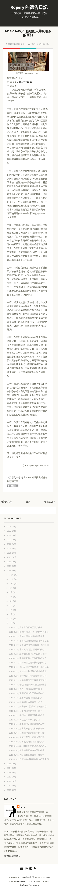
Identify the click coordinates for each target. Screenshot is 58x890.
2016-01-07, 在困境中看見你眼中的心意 (26, 732)
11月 (12, 579)
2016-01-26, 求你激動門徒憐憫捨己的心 (26, 649)
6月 (11, 601)
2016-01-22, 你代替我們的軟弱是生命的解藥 (29, 667)
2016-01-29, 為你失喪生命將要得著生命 (26, 636)
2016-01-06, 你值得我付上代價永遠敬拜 (26, 737)
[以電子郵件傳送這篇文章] (8, 485)
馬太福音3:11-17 (24, 81)
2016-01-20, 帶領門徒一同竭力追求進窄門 (28, 675)
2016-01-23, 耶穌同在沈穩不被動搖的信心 (28, 662)
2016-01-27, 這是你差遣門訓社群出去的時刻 (29, 645)
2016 (9, 570)
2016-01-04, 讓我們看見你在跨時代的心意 (28, 746)
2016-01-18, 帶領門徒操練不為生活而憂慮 (28, 684)
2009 (9, 790)
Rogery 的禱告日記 (29, 7)
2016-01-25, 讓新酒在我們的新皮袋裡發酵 (28, 653)
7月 (11, 596)
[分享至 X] (14, 485)
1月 (11, 623)
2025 (9, 530)
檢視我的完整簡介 (12, 855)
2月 (11, 618)
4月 (11, 610)
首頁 (28, 501)
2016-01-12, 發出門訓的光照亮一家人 (25, 711)
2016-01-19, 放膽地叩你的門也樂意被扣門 (28, 680)
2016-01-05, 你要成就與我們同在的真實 (26, 741)
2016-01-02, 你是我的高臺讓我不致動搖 (26, 755)
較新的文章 (6, 501)
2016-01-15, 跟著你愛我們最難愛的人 (25, 697)
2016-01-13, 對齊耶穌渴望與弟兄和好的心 (28, 706)
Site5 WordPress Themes (25, 881)
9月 (11, 588)
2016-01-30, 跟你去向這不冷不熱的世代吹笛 (29, 632)
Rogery (23, 807)
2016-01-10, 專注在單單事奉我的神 (24, 719)
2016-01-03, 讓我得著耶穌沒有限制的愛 (26, 750)
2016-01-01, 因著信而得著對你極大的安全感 (29, 759)
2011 (9, 781)
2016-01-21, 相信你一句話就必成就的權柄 (28, 671)
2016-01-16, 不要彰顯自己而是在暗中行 (26, 693)
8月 (11, 592)
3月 (11, 614)
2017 (9, 566)
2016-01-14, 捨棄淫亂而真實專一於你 (25, 702)
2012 (9, 776)
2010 (9, 785)
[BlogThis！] (11, 485)
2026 (9, 526)
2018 (9, 561)
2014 (9, 768)
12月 (12, 574)
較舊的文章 (49, 501)
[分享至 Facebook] (16, 485)
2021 (9, 548)
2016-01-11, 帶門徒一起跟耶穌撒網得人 (26, 715)
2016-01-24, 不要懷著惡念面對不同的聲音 (28, 658)
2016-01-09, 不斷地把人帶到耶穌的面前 (28, 33)
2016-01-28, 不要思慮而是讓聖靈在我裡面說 (29, 640)
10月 (12, 583)
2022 (9, 544)
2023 (9, 539)
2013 (9, 772)
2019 (9, 557)
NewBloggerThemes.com (29, 885)
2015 (9, 763)
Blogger (48, 877)
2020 (9, 553)
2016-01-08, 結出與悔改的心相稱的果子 (26, 728)
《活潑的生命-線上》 (17, 477)
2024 (9, 535)
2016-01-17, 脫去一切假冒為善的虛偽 (25, 689)
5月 (11, 605)
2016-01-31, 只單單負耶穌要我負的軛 (25, 627)
